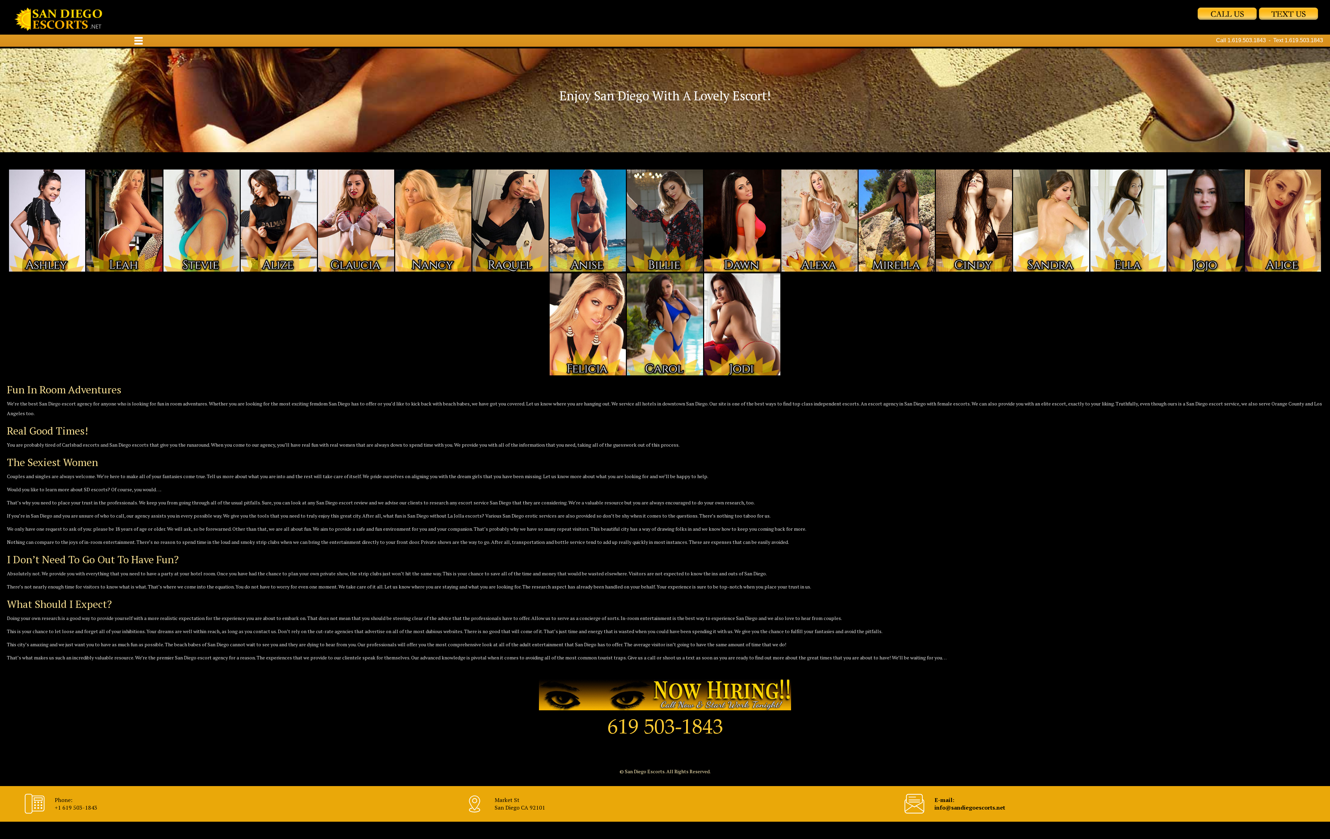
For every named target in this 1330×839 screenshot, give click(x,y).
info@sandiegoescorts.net (969, 807)
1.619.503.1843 (1246, 40)
